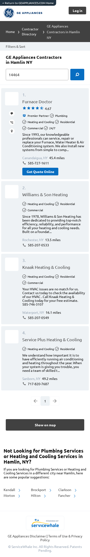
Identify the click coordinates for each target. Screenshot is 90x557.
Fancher (64, 495)
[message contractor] (12, 113)
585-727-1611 (38, 163)
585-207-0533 (38, 245)
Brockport (39, 489)
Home (10, 31)
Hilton (36, 495)
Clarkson (65, 489)
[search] (77, 74)
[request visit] (12, 131)
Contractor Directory (30, 31)
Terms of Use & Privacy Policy (61, 538)
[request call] (12, 122)
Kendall (10, 489)
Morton (10, 495)
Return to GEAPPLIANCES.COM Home (28, 3)
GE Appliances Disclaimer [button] (27, 536)
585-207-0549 (38, 317)
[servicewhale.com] (45, 523)
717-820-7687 (38, 384)
